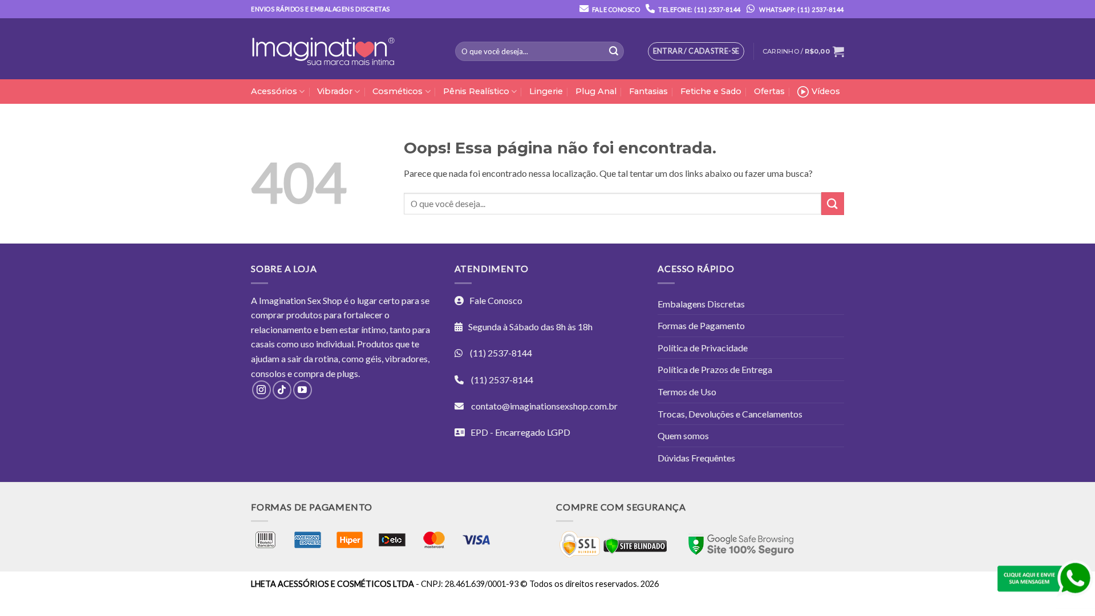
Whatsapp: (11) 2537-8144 (801, 9)
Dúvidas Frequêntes (696, 457)
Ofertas (769, 91)
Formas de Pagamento (701, 325)
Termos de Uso (687, 391)
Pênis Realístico (476, 91)
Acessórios (274, 91)
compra (309, 373)
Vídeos (826, 91)
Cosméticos (397, 91)
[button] (803, 51)
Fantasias (648, 91)
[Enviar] (613, 51)
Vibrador (334, 91)
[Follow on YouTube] (302, 389)
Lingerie (546, 91)
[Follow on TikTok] (282, 389)
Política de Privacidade (703, 347)
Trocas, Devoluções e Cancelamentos (730, 413)
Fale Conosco (616, 9)
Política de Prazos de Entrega (715, 369)
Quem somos (683, 435)
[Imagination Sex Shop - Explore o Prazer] (323, 49)
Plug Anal (596, 91)
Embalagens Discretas (701, 303)
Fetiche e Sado (710, 91)
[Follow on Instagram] (261, 389)
